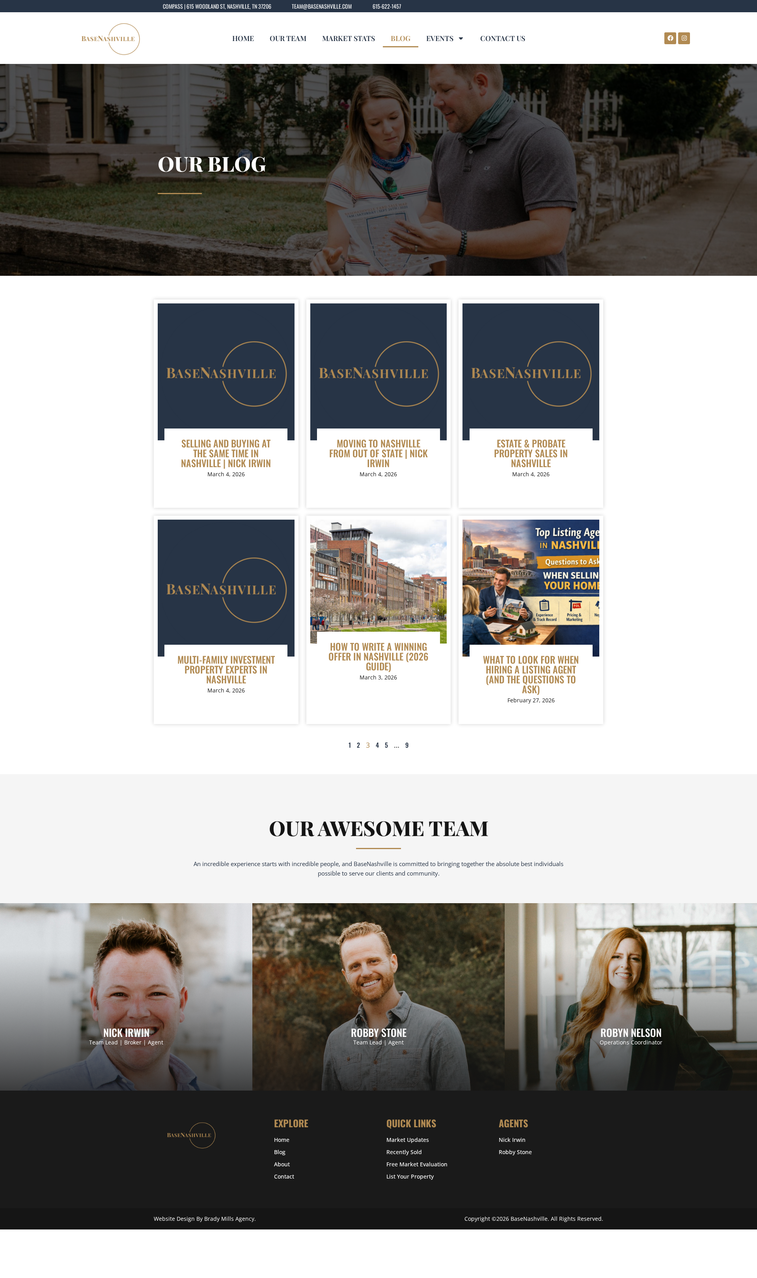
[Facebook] (670, 38)
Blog (400, 38)
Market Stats (348, 38)
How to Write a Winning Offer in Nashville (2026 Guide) (378, 656)
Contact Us (502, 38)
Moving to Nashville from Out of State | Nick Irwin (378, 453)
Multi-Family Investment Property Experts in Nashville (226, 669)
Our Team (288, 38)
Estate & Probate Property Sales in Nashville (531, 453)
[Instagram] (684, 38)
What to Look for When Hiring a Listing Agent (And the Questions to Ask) (531, 674)
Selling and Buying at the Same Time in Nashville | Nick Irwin (226, 453)
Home (243, 38)
